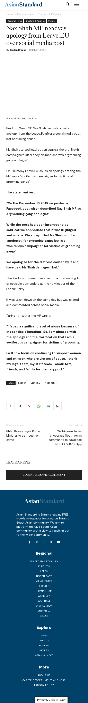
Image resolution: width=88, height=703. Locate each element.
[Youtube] (58, 542)
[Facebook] (10, 406)
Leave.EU (35, 382)
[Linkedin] (48, 406)
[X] (20, 406)
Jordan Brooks (18, 49)
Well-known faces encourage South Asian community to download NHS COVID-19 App (65, 437)
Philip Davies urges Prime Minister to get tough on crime (23, 435)
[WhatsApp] (39, 406)
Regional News (25, 14)
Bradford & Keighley (49, 14)
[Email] (57, 406)
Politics (51, 20)
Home (9, 14)
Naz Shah (50, 382)
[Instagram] (36, 542)
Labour (22, 382)
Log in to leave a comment (44, 474)
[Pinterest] (29, 406)
